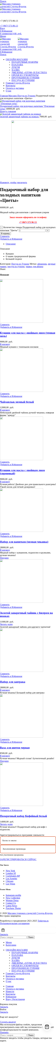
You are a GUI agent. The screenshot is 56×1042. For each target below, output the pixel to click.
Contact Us (11, 903)
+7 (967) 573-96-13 (9, 26)
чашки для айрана (34, 266)
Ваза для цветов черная (15, 747)
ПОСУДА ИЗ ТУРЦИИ (23, 80)
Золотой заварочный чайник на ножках (19, 116)
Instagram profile (13, 895)
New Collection (13, 898)
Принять (4, 1032)
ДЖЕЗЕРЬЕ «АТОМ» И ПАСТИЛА (29, 72)
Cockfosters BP (13, 876)
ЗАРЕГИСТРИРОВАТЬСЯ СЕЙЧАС (18, 859)
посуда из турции (16, 266)
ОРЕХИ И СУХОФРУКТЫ (24, 75)
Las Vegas (10, 884)
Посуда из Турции (26, 95)
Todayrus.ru (43, 921)
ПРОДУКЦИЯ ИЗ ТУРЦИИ (25, 77)
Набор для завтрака (12, 681)
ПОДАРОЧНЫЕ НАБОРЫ (24, 62)
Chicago (9, 881)
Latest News (11, 905)
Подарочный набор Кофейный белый (23, 816)
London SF (11, 873)
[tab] (31, 244)
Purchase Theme (13, 908)
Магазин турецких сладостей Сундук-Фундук (30, 913)
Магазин (12, 95)
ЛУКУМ (15, 67)
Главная (4, 95)
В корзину (5, 233)
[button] (5, 344)
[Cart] (28, 930)
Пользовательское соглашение (15, 923)
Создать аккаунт (8, 1022)
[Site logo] (14, 6)
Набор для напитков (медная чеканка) (24, 541)
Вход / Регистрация (15, 999)
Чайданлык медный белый (17, 401)
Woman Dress (12, 900)
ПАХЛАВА (17, 64)
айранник (42, 264)
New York (10, 870)
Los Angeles (11, 878)
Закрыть (4, 934)
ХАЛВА (15, 70)
